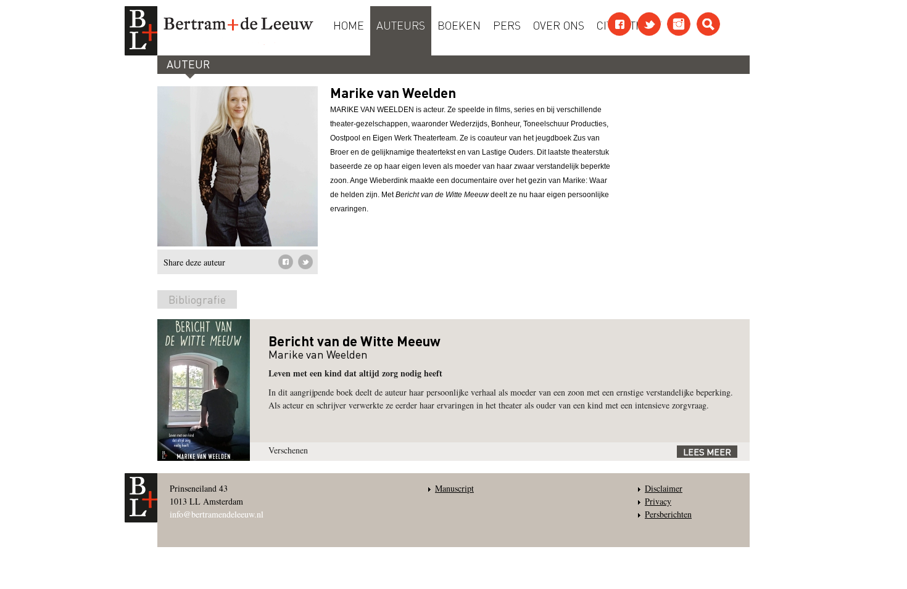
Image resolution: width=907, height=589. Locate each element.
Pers (507, 24)
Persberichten (668, 514)
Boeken (459, 24)
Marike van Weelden (318, 354)
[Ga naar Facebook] (619, 24)
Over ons (558, 24)
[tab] (197, 302)
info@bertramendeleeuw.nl (216, 514)
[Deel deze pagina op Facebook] (285, 261)
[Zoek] (708, 24)
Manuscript (454, 488)
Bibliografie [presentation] (197, 299)
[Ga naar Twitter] (649, 24)
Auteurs (400, 24)
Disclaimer (663, 488)
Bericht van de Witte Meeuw (354, 340)
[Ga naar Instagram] (678, 24)
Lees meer (707, 451)
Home (348, 24)
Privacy (658, 501)
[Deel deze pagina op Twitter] (305, 261)
